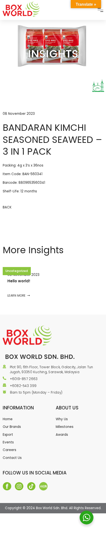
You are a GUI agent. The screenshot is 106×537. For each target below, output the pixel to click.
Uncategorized (16, 271)
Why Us (62, 419)
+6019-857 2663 (24, 379)
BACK (7, 207)
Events (8, 442)
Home (8, 419)
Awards (62, 434)
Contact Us (12, 457)
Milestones (64, 426)
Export (8, 434)
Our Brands (12, 426)
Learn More (16, 295)
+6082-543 (20, 386)
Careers (9, 450)
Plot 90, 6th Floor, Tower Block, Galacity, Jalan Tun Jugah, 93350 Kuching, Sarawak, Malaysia (51, 369)
